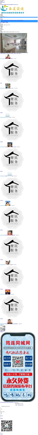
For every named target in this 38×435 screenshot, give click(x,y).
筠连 (0, 2)
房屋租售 (8, 20)
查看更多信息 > (2, 324)
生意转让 (10, 20)
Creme (10, 117)
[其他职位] (12, 170)
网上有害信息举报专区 (3, 4)
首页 (0, 20)
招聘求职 (5, 20)
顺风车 (13, 20)
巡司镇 (4, 2)
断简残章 (11, 58)
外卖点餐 (11, 21)
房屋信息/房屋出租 (2, 58)
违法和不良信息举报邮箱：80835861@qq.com (12, 4)
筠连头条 (3, 20)
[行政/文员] (12, 199)
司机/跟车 (7, 22)
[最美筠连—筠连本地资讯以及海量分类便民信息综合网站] (12, 13)
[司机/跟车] (12, 288)
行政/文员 (1, 200)
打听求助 (19, 20)
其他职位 (1, 112)
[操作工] (12, 82)
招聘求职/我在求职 (2, 117)
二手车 (17, 20)
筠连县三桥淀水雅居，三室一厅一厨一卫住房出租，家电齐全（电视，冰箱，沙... (11, 53)
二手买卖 (15, 20)
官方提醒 (11, 264)
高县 (2, 2)
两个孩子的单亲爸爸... (15, 323)
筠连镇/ (6, 323)
